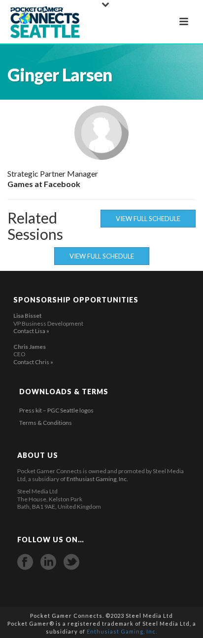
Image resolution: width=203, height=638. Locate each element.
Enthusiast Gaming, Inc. (97, 479)
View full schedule (148, 219)
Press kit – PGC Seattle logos (56, 410)
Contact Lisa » (31, 331)
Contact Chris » (33, 362)
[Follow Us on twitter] (71, 562)
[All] (101, 187)
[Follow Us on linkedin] (48, 562)
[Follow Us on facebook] (25, 562)
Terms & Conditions (45, 422)
